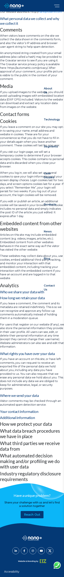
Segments (51, 146)
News (48, 231)
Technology (52, 119)
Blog (47, 258)
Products (50, 204)
